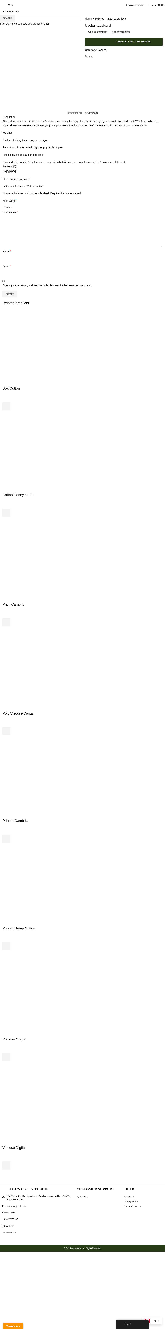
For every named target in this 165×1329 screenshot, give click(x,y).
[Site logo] (82, 5)
